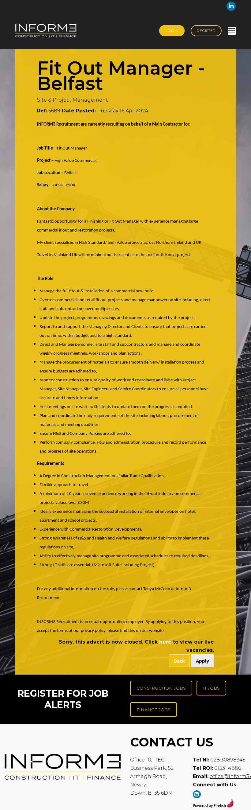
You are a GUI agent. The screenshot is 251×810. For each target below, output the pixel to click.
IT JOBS (211, 688)
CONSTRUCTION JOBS (161, 688)
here (165, 642)
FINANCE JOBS (153, 709)
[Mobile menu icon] (232, 31)
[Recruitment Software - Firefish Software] (213, 806)
